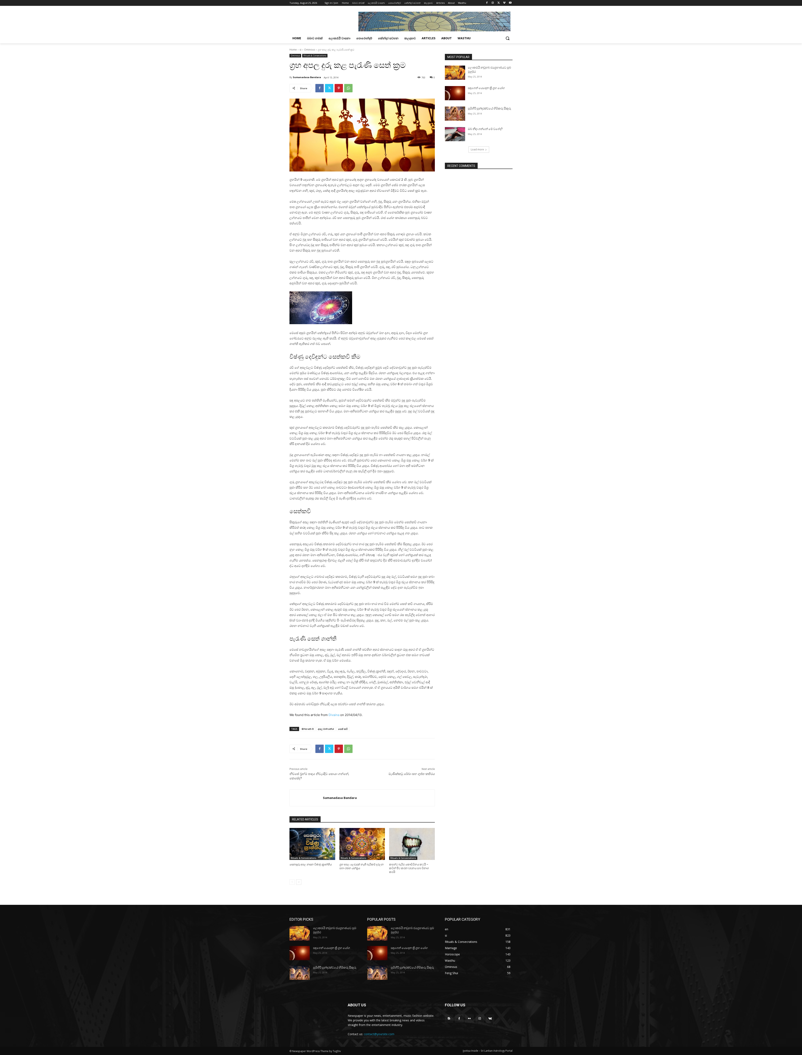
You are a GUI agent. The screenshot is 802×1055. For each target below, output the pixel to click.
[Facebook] (487, 3)
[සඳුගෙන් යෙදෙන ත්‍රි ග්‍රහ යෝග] (455, 93)
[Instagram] (492, 3)
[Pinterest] (339, 88)
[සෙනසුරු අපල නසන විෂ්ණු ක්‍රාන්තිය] (312, 844)
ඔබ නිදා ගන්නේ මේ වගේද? (485, 129)
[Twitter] (498, 3)
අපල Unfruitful (326, 728)
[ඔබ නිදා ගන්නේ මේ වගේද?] (455, 134)
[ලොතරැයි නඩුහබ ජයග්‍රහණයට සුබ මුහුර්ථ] (455, 73)
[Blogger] (449, 1018)
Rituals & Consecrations (314, 55)
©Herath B (308, 728)
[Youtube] (510, 3)
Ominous (309, 49)
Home (293, 49)
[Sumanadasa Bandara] (306, 798)
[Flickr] (469, 1018)
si (300, 49)
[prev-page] (292, 882)
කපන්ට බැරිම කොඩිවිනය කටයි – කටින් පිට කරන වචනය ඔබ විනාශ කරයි (409, 868)
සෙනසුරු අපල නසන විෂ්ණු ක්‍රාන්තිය (310, 864)
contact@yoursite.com (379, 1034)
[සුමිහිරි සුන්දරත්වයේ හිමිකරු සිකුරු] (455, 114)
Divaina (334, 715)
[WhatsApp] (348, 88)
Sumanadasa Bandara (307, 77)
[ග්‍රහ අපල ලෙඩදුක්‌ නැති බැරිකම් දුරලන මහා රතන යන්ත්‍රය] (362, 844)
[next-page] (298, 882)
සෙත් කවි (343, 728)
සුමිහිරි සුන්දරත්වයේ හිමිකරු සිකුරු (489, 108)
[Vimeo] (504, 3)
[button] (508, 38)
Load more (477, 149)
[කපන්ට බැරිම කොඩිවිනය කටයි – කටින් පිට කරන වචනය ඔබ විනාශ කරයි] (412, 844)
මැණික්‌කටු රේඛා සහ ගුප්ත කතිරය (411, 774)
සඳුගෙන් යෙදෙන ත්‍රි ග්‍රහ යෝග (486, 88)
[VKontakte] (490, 1018)
